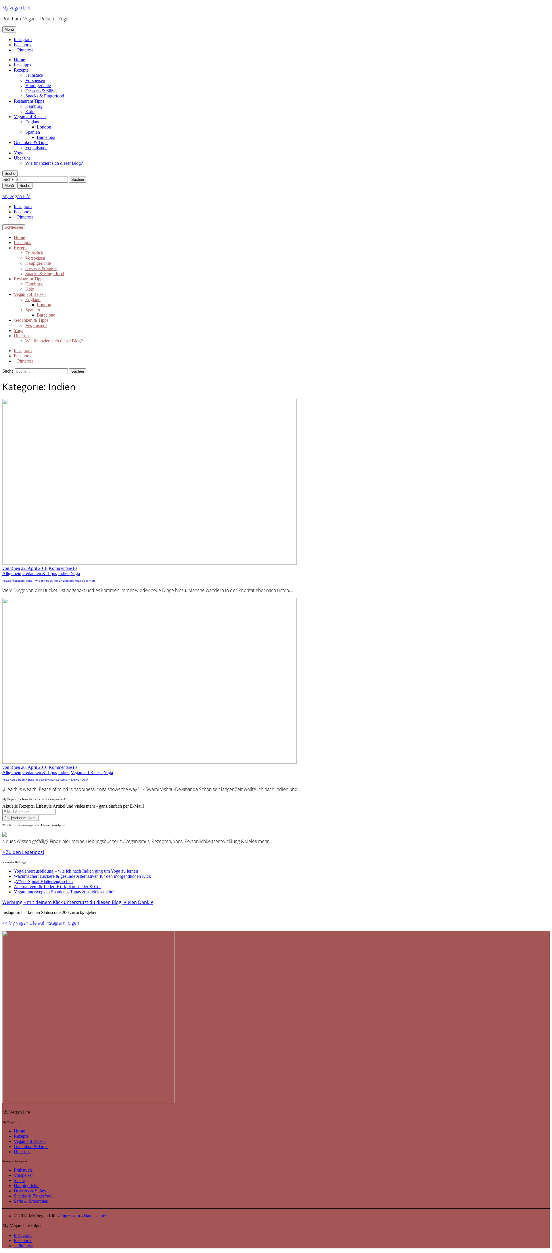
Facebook (23, 44)
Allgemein (11, 573)
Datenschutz (95, 1215)
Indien (64, 573)
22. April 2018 (34, 568)
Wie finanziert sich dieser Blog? (54, 163)
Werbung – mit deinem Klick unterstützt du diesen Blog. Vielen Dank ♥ (77, 902)
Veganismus (36, 147)
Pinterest (25, 49)
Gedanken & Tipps (31, 142)
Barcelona (46, 137)
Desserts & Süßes (41, 90)
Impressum (70, 1215)
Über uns (22, 158)
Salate (19, 1180)
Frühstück (34, 75)
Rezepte (21, 70)
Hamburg (34, 106)
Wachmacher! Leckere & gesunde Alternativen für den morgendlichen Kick (82, 876)
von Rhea (11, 568)
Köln (29, 111)
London (44, 126)
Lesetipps (22, 64)
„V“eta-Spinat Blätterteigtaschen (43, 881)
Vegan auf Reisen (30, 116)
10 (63, 568)
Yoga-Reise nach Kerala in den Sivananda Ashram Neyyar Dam (45, 779)
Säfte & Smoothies (31, 1201)
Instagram (23, 39)
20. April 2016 (34, 767)
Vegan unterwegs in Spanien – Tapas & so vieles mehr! (64, 891)
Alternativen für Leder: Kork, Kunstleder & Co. (57, 886)
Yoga (18, 152)
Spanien (32, 132)
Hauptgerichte (38, 85)
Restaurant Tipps (29, 101)
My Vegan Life (16, 8)
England (33, 121)
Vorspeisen (35, 80)
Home (19, 59)
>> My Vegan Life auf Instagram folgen (40, 923)
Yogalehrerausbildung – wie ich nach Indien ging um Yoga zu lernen (48, 580)
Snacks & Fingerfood (44, 95)
